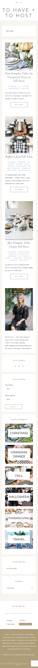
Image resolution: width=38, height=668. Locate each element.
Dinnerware (12, 86)
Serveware (10, 166)
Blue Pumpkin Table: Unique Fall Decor (19, 244)
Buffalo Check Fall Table (19, 157)
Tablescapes (25, 88)
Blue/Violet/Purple (24, 252)
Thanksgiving (26, 168)
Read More (19, 104)
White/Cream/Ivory (24, 170)
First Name (9, 385)
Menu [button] (20, 2)
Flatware (11, 164)
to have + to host (19, 12)
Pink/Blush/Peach (14, 88)
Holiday (26, 164)
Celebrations (13, 254)
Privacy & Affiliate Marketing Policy (26, 664)
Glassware (25, 86)
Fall (19, 86)
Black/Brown (11, 162)
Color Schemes (24, 254)
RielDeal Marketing (8, 664)
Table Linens (28, 258)
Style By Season (21, 166)
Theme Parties (11, 170)
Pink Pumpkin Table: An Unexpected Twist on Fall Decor (19, 77)
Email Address (10, 395)
